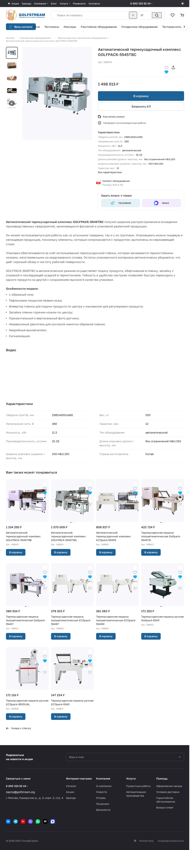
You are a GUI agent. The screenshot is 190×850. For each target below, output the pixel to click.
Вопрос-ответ (164, 807)
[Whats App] (38, 821)
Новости (101, 791)
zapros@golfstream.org (20, 791)
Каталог (71, 786)
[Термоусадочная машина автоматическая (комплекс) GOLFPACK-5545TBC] (57, 93)
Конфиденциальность (171, 840)
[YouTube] (23, 821)
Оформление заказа (169, 786)
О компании (104, 786)
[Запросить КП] (45, 501)
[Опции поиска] (141, 15)
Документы (103, 809)
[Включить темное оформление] (182, 3)
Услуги (131, 778)
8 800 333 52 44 (140, 3)
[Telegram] (15, 821)
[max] (52, 821)
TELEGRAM (124, 203)
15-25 (139, 154)
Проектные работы (138, 786)
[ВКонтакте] (8, 821)
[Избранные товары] (172, 15)
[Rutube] (45, 821)
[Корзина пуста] (182, 15)
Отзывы (101, 797)
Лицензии (102, 803)
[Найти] (157, 15)
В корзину (141, 96)
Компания (103, 778)
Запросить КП (141, 106)
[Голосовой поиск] (148, 15)
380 (126, 141)
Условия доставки (167, 791)
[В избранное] (166, 67)
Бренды (71, 797)
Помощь (162, 778)
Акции (70, 791)
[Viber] (30, 821)
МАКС (165, 203)
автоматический (131, 150)
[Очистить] (133, 15)
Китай (149, 454)
